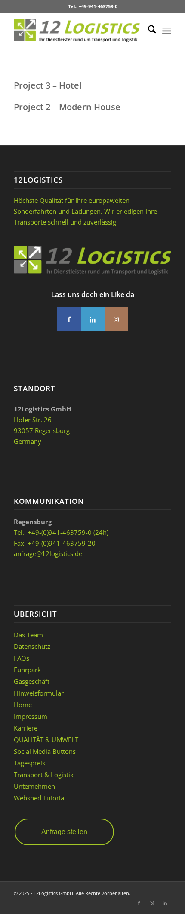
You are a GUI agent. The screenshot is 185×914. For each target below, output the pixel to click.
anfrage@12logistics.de (48, 553)
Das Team (28, 634)
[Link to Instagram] (116, 319)
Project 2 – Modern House (67, 107)
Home (23, 704)
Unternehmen (34, 786)
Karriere (25, 728)
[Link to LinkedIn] (93, 319)
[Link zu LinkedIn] (164, 903)
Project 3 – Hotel (48, 85)
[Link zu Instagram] (151, 903)
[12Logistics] (76, 30)
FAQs (21, 658)
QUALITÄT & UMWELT (46, 739)
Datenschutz (32, 646)
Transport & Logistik (44, 774)
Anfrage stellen (64, 831)
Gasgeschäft (31, 681)
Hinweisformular (39, 693)
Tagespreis (29, 763)
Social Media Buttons (45, 751)
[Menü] (166, 30)
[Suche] (147, 30)
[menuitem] (147, 30)
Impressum (30, 716)
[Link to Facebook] (69, 319)
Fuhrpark (27, 669)
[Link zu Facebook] (139, 903)
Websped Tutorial (40, 798)
